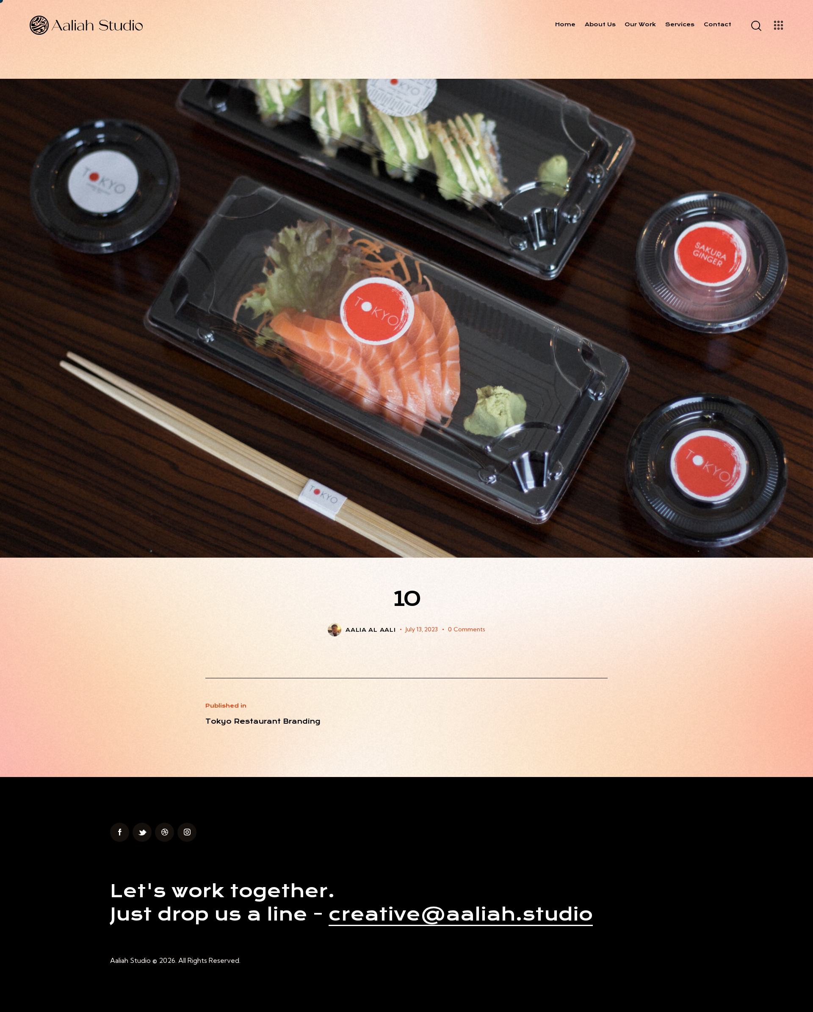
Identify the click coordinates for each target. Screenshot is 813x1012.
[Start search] (755, 26)
